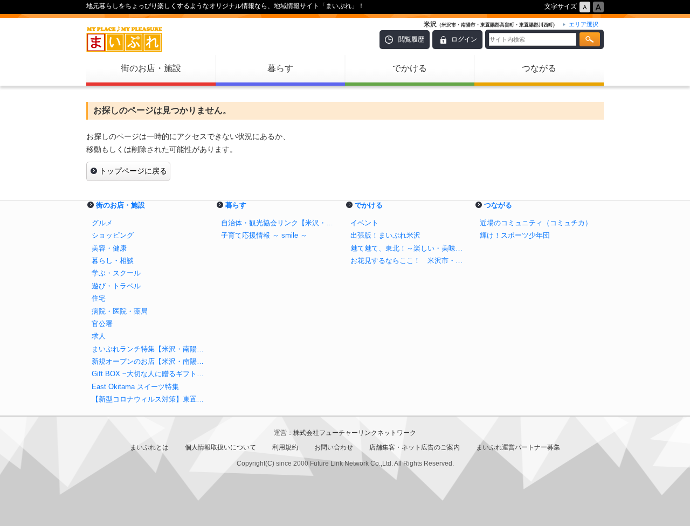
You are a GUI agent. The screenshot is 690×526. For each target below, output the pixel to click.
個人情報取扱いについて (220, 447)
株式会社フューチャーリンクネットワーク (354, 433)
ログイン (464, 39)
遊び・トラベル (116, 286)
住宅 (99, 298)
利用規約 (285, 447)
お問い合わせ (333, 447)
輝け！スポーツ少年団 (515, 235)
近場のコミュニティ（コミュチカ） (536, 223)
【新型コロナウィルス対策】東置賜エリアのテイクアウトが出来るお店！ (151, 399)
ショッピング (113, 235)
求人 (99, 336)
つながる (539, 68)
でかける (409, 68)
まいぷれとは (149, 447)
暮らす (280, 68)
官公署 (102, 324)
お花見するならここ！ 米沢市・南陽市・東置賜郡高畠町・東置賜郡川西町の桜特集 (409, 261)
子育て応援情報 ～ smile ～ (264, 235)
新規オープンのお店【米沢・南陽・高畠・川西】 (151, 361)
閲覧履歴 (411, 39)
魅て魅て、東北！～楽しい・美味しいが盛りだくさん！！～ (409, 248)
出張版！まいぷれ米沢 (385, 235)
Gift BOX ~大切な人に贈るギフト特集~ (151, 374)
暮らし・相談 (113, 261)
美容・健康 (109, 248)
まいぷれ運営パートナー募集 (518, 447)
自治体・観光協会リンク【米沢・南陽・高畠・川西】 (280, 223)
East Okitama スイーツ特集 (135, 387)
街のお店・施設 (151, 68)
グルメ (102, 223)
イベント (364, 223)
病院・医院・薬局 (120, 311)
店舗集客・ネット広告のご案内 (414, 447)
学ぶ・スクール (116, 273)
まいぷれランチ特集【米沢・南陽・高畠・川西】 (151, 349)
